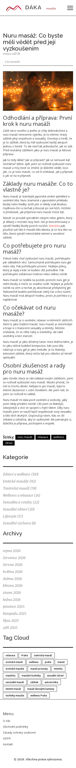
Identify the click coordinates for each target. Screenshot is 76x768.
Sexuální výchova (19, 523)
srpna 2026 (11, 550)
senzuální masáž (15, 682)
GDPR (7, 738)
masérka (10, 675)
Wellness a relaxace (21, 495)
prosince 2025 (14, 606)
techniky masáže (15, 695)
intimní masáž (13, 689)
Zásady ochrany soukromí (19, 732)
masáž (61, 662)
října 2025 (11, 620)
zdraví (8, 443)
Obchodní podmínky (15, 726)
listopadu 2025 (14, 613)
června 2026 (12, 564)
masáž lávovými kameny (40, 689)
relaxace (43, 437)
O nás (6, 721)
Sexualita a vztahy (21, 502)
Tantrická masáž (20, 488)
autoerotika (51, 682)
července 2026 (14, 558)
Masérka (54, 226)
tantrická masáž (43, 655)
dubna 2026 (12, 578)
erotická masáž (14, 662)
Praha (24, 655)
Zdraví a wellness (21, 474)
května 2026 (12, 571)
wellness (58, 437)
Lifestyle (13, 516)
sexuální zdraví (55, 675)
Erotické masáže (19, 481)
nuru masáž (25, 437)
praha (48, 662)
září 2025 (10, 627)
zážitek (34, 682)
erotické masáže (15, 668)
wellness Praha (38, 695)
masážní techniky (31, 675)
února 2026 (12, 592)
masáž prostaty (39, 668)
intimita (58, 668)
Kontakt (8, 744)
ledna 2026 (11, 599)
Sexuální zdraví (19, 509)
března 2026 (12, 585)
